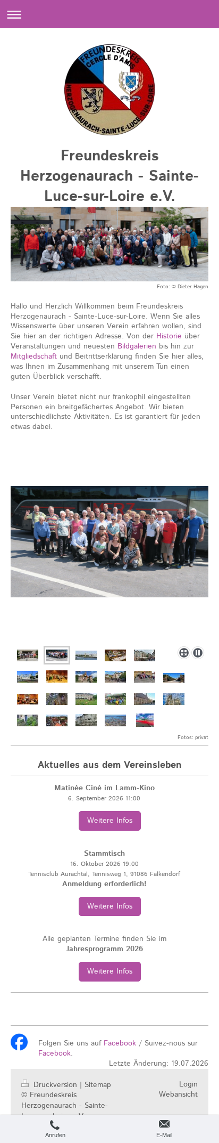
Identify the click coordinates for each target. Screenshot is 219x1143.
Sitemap (98, 1085)
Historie (169, 336)
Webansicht (178, 1094)
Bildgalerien (136, 346)
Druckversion (55, 1085)
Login (188, 1084)
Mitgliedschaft (34, 356)
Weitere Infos (109, 820)
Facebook (120, 1043)
